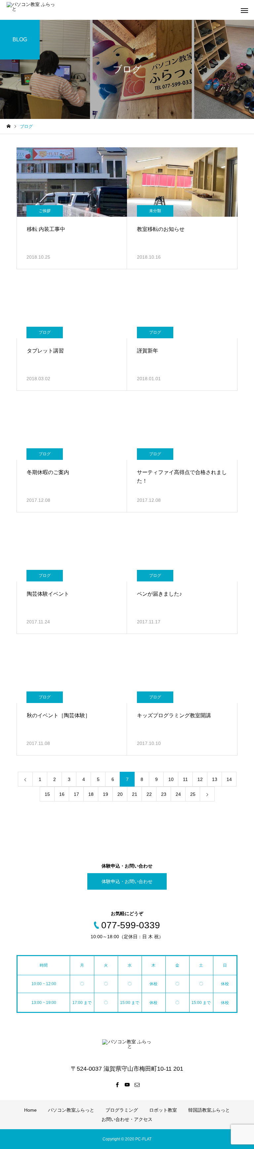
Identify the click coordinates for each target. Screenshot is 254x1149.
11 (185, 779)
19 (105, 794)
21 (134, 794)
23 (163, 794)
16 (61, 794)
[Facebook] (117, 1084)
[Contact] (137, 1084)
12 (200, 779)
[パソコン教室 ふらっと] (31, 10)
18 (91, 794)
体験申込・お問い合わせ (127, 881)
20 (120, 794)
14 (229, 779)
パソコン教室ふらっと (71, 1110)
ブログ (45, 332)
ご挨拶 (45, 210)
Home (30, 1110)
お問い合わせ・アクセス (127, 1119)
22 (149, 794)
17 (76, 794)
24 (178, 794)
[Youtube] (127, 1084)
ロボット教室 (163, 1110)
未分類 (155, 210)
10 (171, 779)
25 (192, 794)
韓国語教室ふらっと (209, 1110)
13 (214, 779)
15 (47, 794)
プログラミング (122, 1110)
